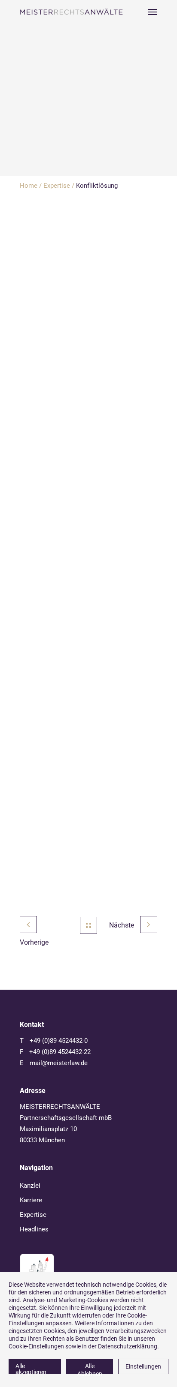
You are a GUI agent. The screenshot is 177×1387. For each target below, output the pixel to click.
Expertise (56, 185)
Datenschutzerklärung (127, 1346)
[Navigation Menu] (152, 11)
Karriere (31, 1200)
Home (28, 185)
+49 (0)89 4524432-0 (59, 1041)
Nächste (122, 925)
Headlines (34, 1229)
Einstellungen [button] (143, 1366)
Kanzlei (30, 1185)
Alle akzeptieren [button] (30, 1368)
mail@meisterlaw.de (59, 1063)
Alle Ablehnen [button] (89, 1368)
